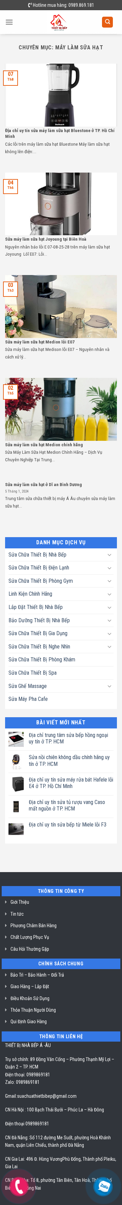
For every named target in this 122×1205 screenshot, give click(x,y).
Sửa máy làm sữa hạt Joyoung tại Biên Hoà (45, 239)
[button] (9, 22)
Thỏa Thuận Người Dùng (33, 1010)
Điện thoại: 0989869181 (27, 1074)
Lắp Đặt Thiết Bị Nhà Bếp (35, 607)
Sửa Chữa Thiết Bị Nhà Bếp (37, 554)
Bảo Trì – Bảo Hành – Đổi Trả (37, 975)
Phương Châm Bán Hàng (34, 925)
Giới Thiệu (20, 902)
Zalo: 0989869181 (22, 1082)
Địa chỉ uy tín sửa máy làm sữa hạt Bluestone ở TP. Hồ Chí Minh (60, 133)
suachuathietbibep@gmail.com (47, 1096)
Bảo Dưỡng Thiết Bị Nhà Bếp (39, 620)
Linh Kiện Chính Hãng (30, 594)
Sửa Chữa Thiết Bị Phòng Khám (41, 659)
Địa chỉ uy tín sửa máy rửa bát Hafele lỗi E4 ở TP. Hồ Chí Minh (71, 782)
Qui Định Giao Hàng (29, 1021)
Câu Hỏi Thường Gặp (30, 949)
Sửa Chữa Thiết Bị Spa (32, 673)
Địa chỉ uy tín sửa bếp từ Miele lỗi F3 (67, 824)
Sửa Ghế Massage (27, 686)
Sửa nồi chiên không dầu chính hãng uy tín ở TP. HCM (69, 760)
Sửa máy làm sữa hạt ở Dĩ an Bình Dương (43, 484)
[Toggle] (109, 554)
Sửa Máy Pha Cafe (28, 699)
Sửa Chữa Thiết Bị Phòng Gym (40, 581)
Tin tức (17, 914)
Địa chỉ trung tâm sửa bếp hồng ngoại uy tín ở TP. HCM (68, 738)
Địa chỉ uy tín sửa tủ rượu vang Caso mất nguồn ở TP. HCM (67, 805)
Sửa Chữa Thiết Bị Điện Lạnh (38, 567)
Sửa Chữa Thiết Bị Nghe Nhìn (39, 646)
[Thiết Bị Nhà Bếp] (58, 22)
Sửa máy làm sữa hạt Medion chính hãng (44, 444)
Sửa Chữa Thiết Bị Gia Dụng (37, 633)
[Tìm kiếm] (107, 22)
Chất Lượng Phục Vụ (30, 937)
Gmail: (11, 1096)
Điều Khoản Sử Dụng (30, 998)
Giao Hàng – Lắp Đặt (30, 986)
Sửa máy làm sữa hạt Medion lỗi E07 (40, 341)
